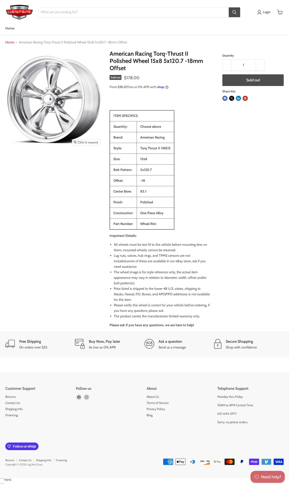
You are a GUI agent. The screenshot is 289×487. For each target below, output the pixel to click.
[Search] (234, 12)
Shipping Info (14, 409)
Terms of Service (158, 403)
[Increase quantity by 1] (260, 65)
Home (9, 28)
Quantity (228, 55)
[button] (264, 12)
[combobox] (134, 12)
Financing (11, 415)
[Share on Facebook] (224, 98)
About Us (153, 397)
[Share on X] (231, 98)
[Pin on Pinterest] (245, 98)
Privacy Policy (156, 409)
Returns (10, 397)
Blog (150, 415)
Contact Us (12, 403)
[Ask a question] (179, 344)
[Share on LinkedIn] (238, 98)
